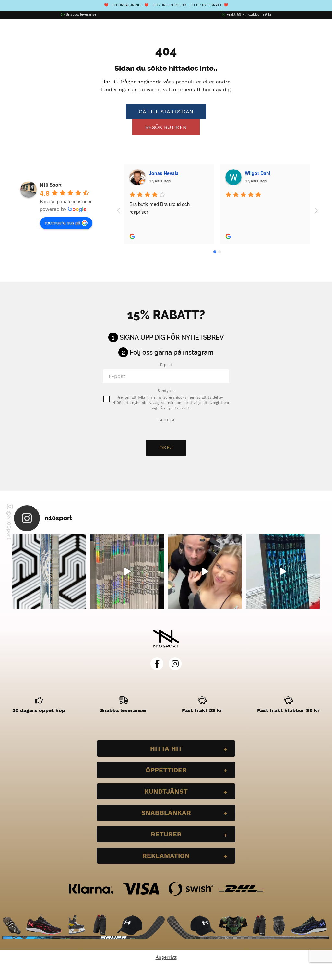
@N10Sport (9, 525)
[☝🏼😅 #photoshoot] (205, 571)
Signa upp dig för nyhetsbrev (172, 337)
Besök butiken (166, 127)
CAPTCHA (166, 420)
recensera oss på (62, 222)
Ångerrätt (166, 957)
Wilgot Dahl (257, 173)
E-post (166, 365)
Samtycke (166, 391)
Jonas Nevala (164, 173)
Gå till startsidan (166, 111)
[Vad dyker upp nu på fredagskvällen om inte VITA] (127, 571)
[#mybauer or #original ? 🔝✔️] (283, 571)
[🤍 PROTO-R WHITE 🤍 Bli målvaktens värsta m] (49, 571)
